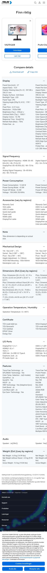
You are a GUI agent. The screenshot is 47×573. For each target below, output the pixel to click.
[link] (17, 56)
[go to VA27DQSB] (17, 32)
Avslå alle (12, 569)
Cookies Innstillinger (24, 564)
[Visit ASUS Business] (8, 492)
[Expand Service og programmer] (44, 531)
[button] (35, 2)
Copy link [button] (34, 72)
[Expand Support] (44, 503)
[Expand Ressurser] (44, 520)
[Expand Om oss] (44, 525)
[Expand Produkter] (44, 509)
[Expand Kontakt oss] (44, 497)
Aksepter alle (34, 569)
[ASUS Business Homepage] (7, 2)
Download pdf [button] (18, 72)
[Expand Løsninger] (44, 514)
